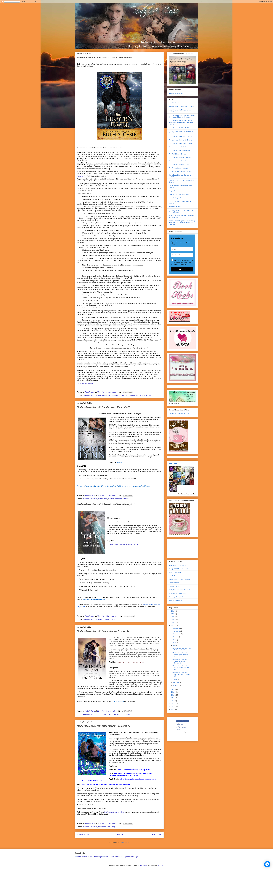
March (175, 679)
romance (126, 499)
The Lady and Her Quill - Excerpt (180, 164)
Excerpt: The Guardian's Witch (179, 194)
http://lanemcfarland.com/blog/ (114, 812)
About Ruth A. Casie (175, 103)
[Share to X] (128, 392)
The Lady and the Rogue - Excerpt (180, 143)
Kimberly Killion (174, 583)
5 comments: (111, 823)
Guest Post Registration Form (179, 413)
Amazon (80, 176)
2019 (173, 625)
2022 (173, 617)
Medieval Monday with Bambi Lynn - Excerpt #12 (103, 407)
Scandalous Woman (175, 600)
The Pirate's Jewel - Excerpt (178, 168)
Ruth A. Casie (145, 395)
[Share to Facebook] (130, 392)
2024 (173, 611)
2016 (173, 695)
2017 (173, 692)
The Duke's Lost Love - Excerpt (179, 127)
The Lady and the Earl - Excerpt (179, 147)
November (176, 631)
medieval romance (118, 395)
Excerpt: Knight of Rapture (178, 198)
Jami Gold (172, 576)
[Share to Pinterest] (132, 392)
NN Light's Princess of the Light (179, 590)
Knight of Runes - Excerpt (177, 191)
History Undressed (175, 572)
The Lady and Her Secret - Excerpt (180, 140)
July (174, 640)
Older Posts (156, 834)
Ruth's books (173, 463)
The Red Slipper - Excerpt (177, 154)
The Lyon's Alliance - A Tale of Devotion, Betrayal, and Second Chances (182, 116)
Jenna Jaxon (103, 714)
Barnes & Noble (119, 544)
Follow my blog (182, 731)
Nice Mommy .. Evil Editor (177, 593)
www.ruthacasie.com (176, 93)
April (174, 645)
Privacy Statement (175, 206)
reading (184, 727)
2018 (173, 689)
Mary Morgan (112, 827)
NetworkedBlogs (180, 721)
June (175, 642)
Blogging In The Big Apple (177, 565)
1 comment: (111, 711)
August (175, 637)
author (178, 729)
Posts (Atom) (124, 843)
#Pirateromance (104, 395)
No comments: (112, 616)
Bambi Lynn (102, 499)
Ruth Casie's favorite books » (187, 494)
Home (120, 834)
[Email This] (124, 392)
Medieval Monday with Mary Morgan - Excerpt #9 (103, 726)
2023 (173, 614)
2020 (173, 623)
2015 (173, 698)
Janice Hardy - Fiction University (179, 579)
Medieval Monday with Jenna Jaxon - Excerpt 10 (103, 631)
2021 (173, 620)
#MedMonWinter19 (90, 395)
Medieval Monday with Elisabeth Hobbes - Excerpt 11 (106, 504)
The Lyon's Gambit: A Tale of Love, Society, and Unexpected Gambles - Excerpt (181, 122)
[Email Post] (119, 392)
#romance (102, 827)
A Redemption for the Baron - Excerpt (181, 106)
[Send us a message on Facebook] (267, 864)
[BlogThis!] (126, 392)
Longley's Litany (174, 586)
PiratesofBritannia (132, 395)
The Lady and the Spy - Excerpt (179, 161)
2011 (173, 709)
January (176, 685)
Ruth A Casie (179, 724)
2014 (173, 701)
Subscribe (182, 269)
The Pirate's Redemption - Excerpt (180, 171)
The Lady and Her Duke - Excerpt (180, 157)
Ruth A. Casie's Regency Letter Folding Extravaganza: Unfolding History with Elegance (182, 222)
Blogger (160, 865)
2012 (173, 706)
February (176, 682)
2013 (173, 704)
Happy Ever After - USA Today (179, 569)
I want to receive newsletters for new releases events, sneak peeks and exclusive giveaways (182, 262)
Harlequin (129, 544)
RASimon (143, 865)
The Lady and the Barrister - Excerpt (181, 150)
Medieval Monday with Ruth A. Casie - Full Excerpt (104, 57)
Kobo (136, 544)
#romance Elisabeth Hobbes (109, 619)
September (177, 634)
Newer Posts (83, 834)
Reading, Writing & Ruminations (179, 597)
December (176, 628)
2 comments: (111, 392)
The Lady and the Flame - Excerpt (180, 136)
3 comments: (111, 495)
